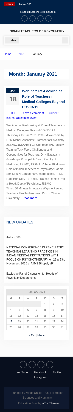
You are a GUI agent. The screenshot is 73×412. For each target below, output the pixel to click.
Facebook (40, 372)
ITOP (13, 113)
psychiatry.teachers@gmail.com (38, 11)
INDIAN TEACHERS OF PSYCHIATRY (36, 31)
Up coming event (26, 117)
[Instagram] (48, 18)
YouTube (22, 372)
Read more (30, 198)
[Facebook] (32, 18)
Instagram (40, 377)
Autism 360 (25, 4)
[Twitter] (40, 18)
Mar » (40, 335)
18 (10, 321)
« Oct (32, 335)
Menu (14, 40)
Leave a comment (32, 113)
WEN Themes (51, 403)
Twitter (57, 372)
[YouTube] (24, 18)
